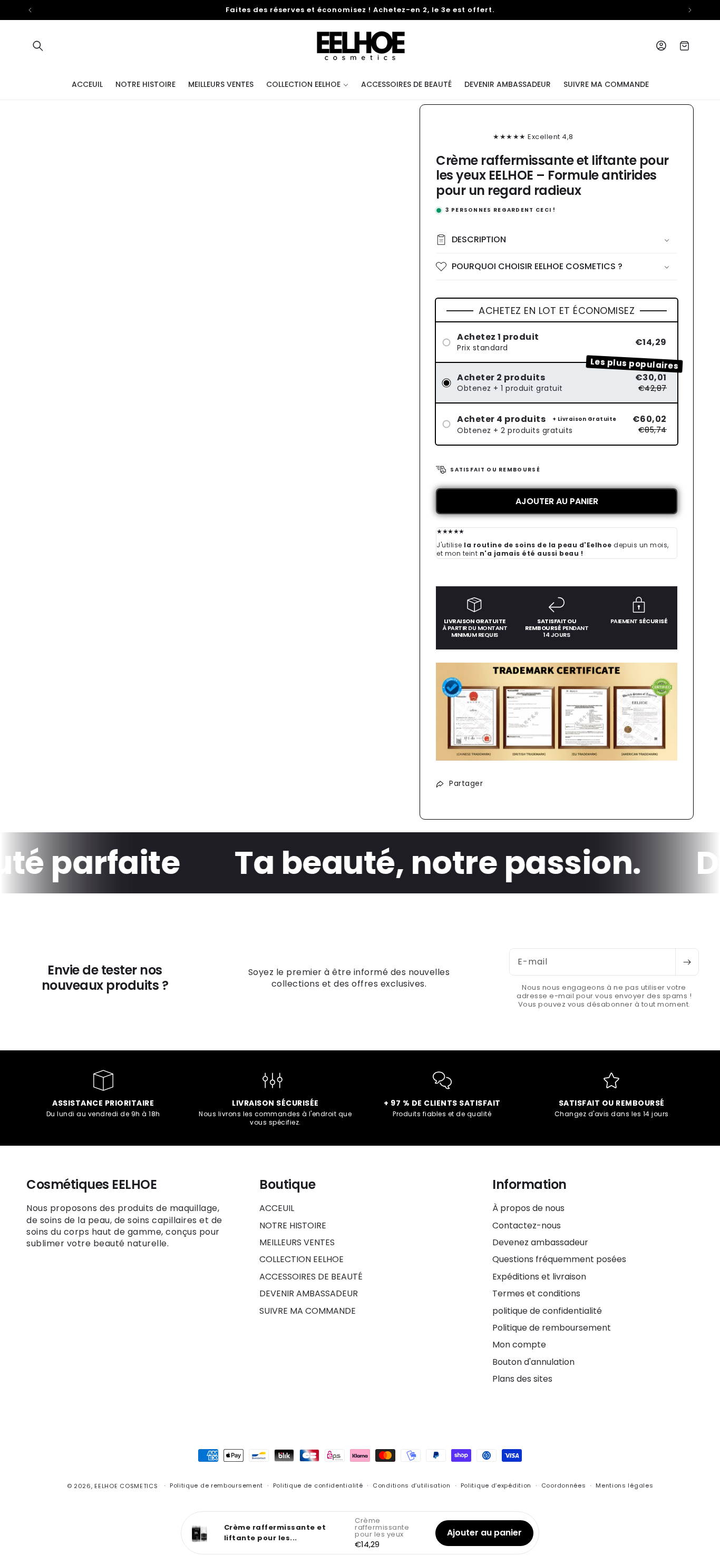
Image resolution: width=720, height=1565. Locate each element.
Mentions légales (624, 1485)
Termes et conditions (536, 1293)
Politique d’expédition (496, 1485)
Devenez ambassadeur (540, 1242)
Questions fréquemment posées (559, 1259)
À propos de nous (528, 1208)
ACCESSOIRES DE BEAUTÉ (311, 1277)
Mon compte (519, 1344)
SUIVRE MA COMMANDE (307, 1311)
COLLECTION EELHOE (301, 1259)
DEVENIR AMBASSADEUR (308, 1293)
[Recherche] (38, 45)
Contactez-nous (526, 1225)
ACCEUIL (276, 1208)
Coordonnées (563, 1485)
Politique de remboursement (551, 1328)
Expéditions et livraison (539, 1277)
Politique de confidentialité (318, 1485)
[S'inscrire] (686, 962)
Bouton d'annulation (533, 1362)
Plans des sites (522, 1379)
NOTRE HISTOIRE (292, 1225)
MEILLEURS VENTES (297, 1242)
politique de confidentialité (547, 1311)
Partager (466, 783)
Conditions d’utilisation (412, 1485)
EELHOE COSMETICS (126, 1486)
